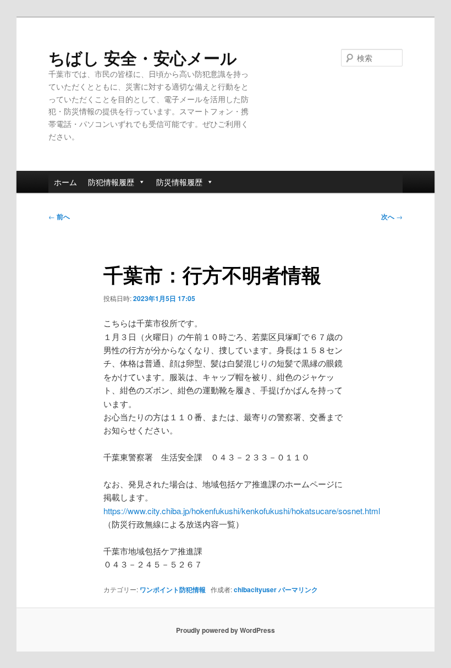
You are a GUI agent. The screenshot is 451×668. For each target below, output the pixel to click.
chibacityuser (255, 589)
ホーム (65, 181)
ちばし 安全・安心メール (142, 57)
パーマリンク (298, 589)
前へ (59, 216)
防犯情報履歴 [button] (111, 181)
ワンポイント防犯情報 (173, 589)
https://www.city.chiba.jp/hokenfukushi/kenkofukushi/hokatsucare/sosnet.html (241, 510)
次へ (392, 216)
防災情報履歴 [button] (179, 181)
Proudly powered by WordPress (225, 630)
